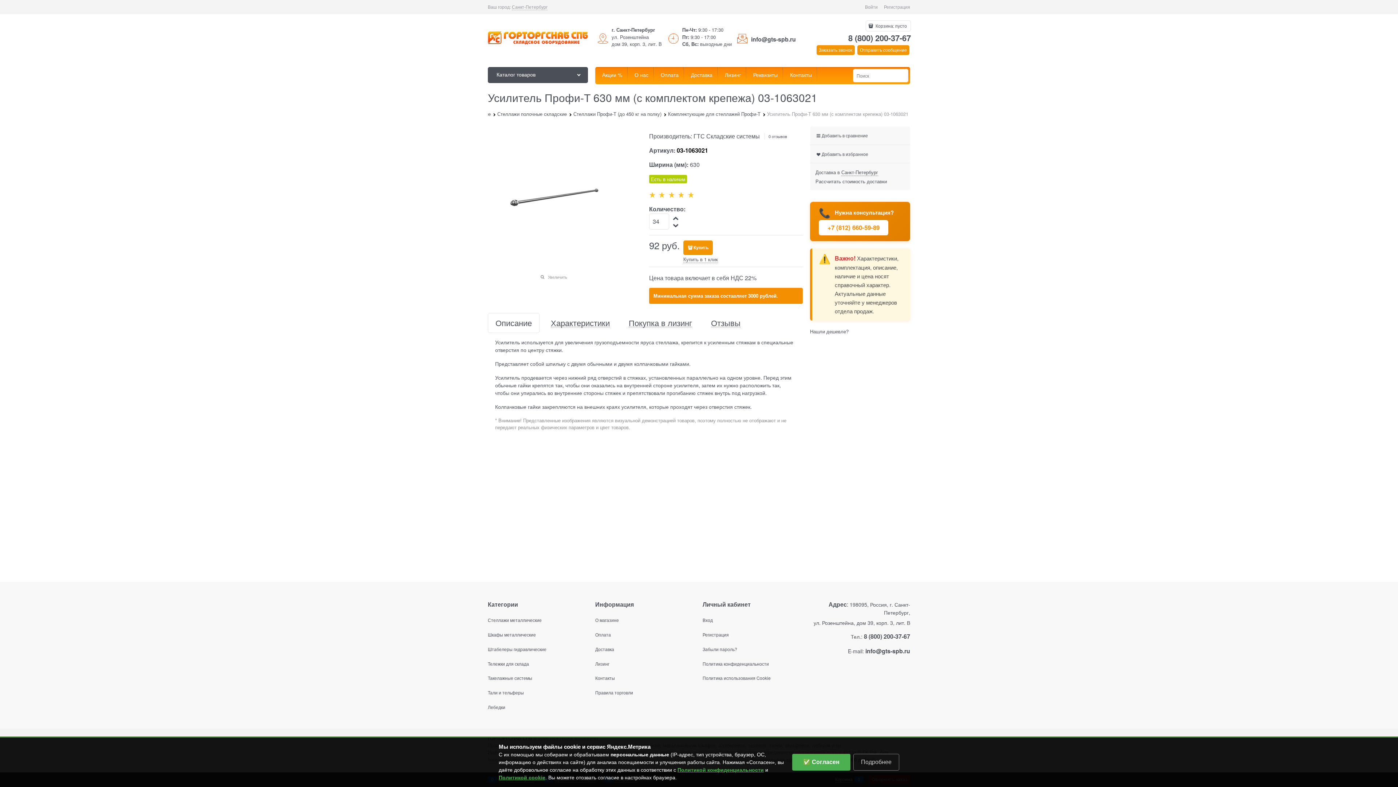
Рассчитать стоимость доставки (851, 181)
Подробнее (876, 762)
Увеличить (557, 277)
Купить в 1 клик (700, 259)
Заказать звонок (835, 50)
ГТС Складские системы (727, 136)
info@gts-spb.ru (773, 39)
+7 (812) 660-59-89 (854, 227)
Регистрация (897, 7)
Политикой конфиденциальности (721, 770)
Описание (513, 323)
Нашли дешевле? (829, 331)
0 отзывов (778, 136)
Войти (871, 7)
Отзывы (726, 323)
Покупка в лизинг (660, 323)
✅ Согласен (821, 762)
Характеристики (580, 323)
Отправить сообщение (883, 50)
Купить (701, 247)
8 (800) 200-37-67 (879, 38)
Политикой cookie (522, 777)
